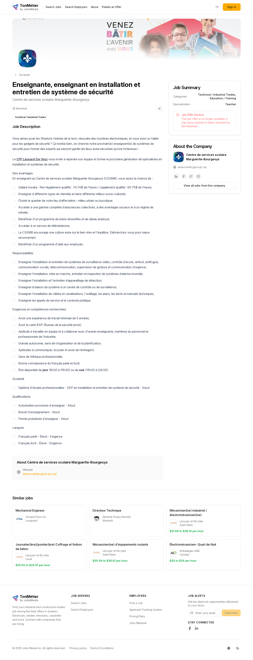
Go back (24, 74)
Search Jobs (53, 7)
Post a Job (136, 603)
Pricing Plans (137, 616)
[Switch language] (229, 648)
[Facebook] (184, 176)
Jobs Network (138, 623)
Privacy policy (78, 648)
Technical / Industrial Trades (30, 117)
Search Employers (76, 7)
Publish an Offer (111, 7)
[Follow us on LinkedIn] (196, 628)
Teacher (230, 104)
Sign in (231, 7)
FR (217, 7)
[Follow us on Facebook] (190, 628)
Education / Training (223, 98)
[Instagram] (198, 176)
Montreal (21, 108)
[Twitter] (191, 176)
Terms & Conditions (102, 648)
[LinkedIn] (176, 176)
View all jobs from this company (204, 185)
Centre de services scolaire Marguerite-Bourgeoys (50, 99)
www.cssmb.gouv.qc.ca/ (40, 474)
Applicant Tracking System (145, 609)
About (94, 7)
